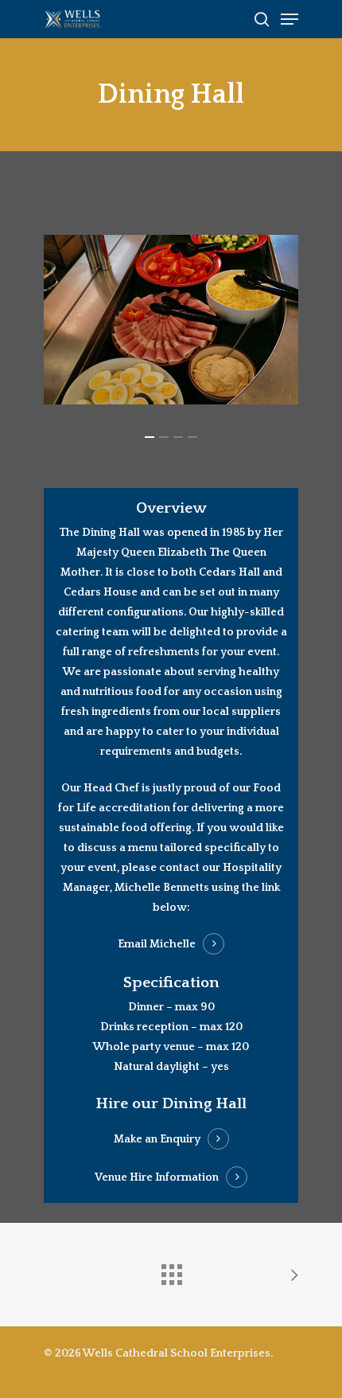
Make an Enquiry (157, 1139)
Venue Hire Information (157, 1177)
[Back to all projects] (171, 1271)
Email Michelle (157, 944)
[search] (261, 19)
